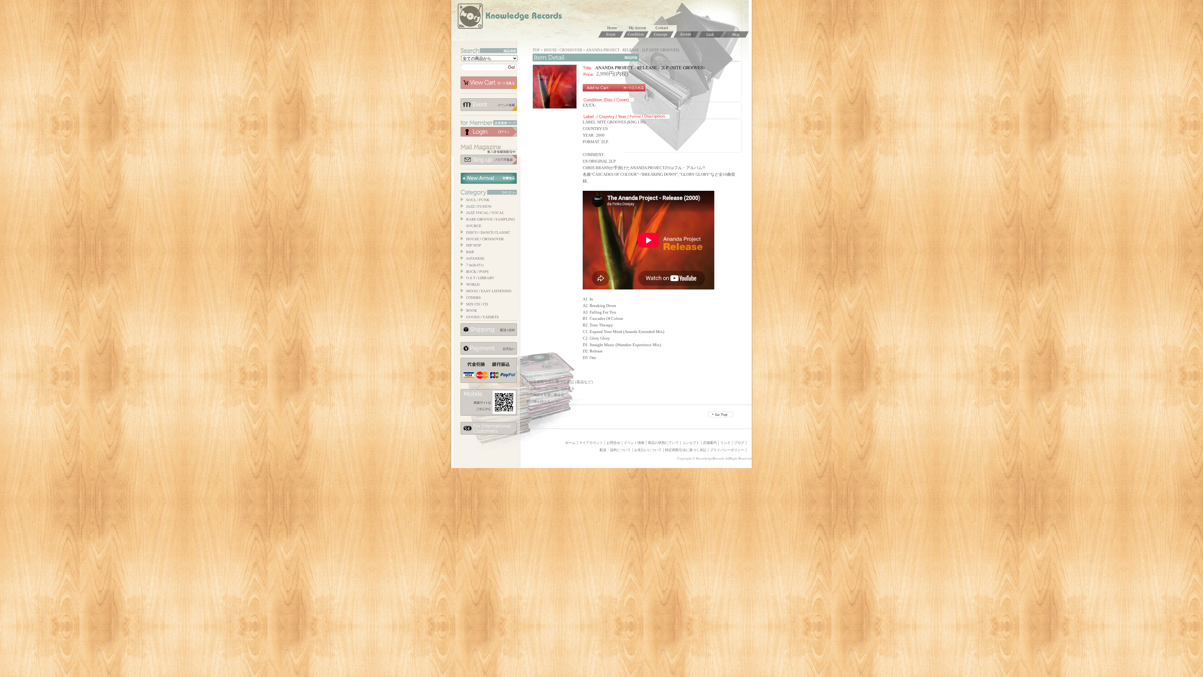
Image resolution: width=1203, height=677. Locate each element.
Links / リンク (711, 34)
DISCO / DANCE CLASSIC (488, 232)
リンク (725, 443)
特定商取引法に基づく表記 (685, 450)
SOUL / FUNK (478, 199)
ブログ (739, 443)
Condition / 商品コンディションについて (635, 34)
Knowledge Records (509, 17)
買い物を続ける (538, 401)
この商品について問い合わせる (550, 388)
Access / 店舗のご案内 (686, 34)
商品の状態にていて (663, 443)
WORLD (473, 284)
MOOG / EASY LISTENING (489, 290)
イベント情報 (489, 104)
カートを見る (489, 82)
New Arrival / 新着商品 (489, 178)
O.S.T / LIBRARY (480, 277)
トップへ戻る (720, 414)
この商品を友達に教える (545, 395)
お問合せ (664, 28)
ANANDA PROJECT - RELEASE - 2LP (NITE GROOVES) (632, 50)
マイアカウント (639, 28)
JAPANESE (475, 258)
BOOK (471, 310)
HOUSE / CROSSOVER (485, 238)
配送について (489, 329)
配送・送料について (615, 450)
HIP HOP (473, 244)
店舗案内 (710, 443)
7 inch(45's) (475, 264)
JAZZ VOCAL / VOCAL (485, 212)
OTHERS (473, 297)
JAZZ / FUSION (479, 206)
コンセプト (691, 443)
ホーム (614, 28)
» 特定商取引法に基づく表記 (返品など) (559, 382)
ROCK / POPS (477, 271)
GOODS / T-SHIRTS (482, 316)
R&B (470, 251)
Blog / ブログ (736, 34)
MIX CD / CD (477, 303)
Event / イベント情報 (610, 34)
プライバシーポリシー (727, 450)
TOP (536, 50)
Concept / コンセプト (661, 34)
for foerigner (489, 428)
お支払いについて (489, 348)
